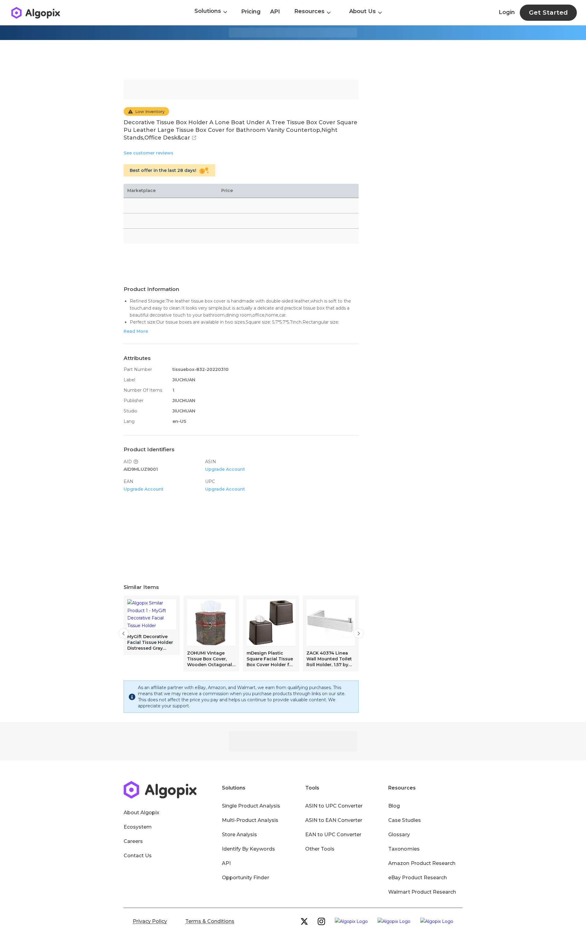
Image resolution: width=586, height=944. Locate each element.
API (275, 11)
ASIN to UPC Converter (334, 806)
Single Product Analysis (251, 806)
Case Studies (404, 820)
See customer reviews (148, 153)
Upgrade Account (225, 469)
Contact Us (138, 856)
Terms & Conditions (209, 921)
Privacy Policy (150, 921)
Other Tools (320, 849)
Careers (133, 841)
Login (507, 12)
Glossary (399, 834)
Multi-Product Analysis (250, 820)
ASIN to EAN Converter (334, 820)
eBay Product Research (417, 877)
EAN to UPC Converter (333, 834)
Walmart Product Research (422, 892)
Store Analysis (239, 834)
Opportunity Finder (245, 877)
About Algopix (141, 812)
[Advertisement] (293, 60)
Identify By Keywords (248, 849)
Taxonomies (403, 849)
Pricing (251, 11)
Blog (394, 806)
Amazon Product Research (421, 863)
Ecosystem (138, 827)
